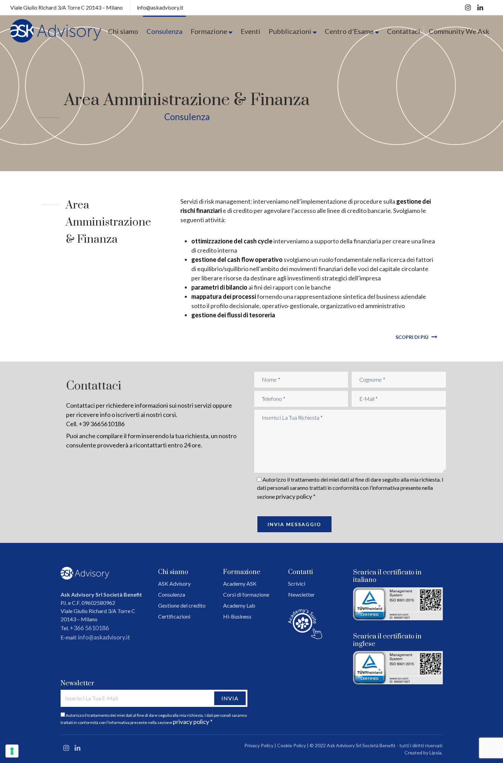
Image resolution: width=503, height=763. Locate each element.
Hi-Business (237, 616)
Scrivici (296, 583)
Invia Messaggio (294, 524)
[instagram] (468, 7)
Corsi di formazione (246, 594)
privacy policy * (295, 496)
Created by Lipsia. (423, 752)
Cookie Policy (291, 745)
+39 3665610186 (102, 424)
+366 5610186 (89, 628)
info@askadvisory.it (104, 637)
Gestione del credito (182, 605)
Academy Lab (239, 605)
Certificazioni (174, 616)
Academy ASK (240, 583)
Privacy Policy (258, 745)
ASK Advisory (174, 583)
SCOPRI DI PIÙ (412, 337)
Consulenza (171, 594)
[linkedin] (480, 7)
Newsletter (301, 594)
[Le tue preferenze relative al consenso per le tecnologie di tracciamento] (11, 751)
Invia (229, 698)
